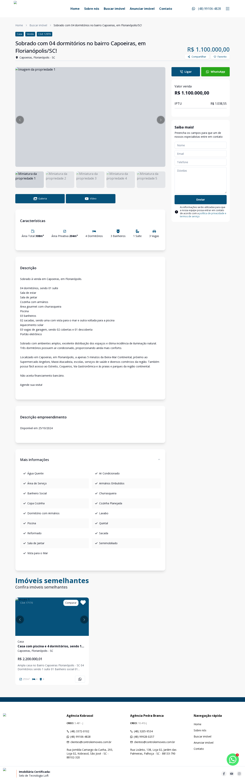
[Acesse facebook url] (224, 773)
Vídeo (93, 198)
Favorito (222, 56)
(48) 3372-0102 (79, 731)
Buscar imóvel (114, 9)
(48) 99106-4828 (80, 736)
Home (75, 9)
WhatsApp (218, 71)
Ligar (188, 71)
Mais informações (34, 459)
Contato (165, 9)
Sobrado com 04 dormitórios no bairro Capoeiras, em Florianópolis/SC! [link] (98, 25)
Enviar (200, 199)
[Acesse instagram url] (239, 773)
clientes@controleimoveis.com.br (90, 742)
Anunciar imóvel (142, 9)
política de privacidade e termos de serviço (203, 215)
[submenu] (227, 8)
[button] (20, 120)
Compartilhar (199, 56)
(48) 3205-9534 (143, 731)
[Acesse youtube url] (231, 773)
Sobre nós (91, 9)
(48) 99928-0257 (144, 736)
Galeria (42, 198)
